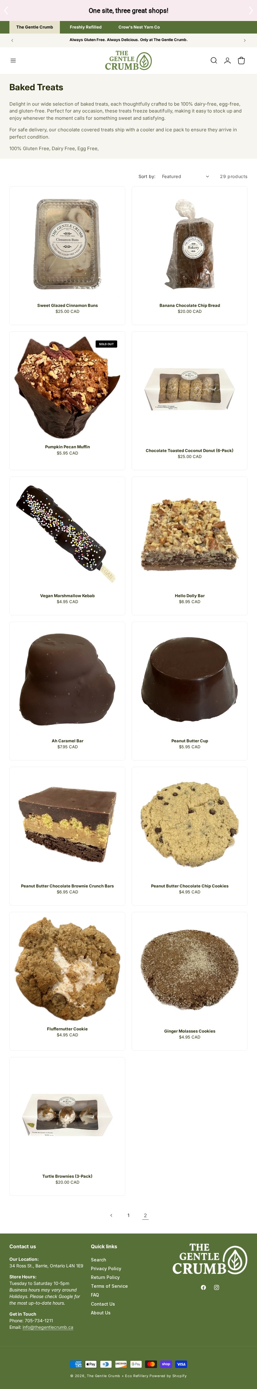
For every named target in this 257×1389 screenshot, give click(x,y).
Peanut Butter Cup (189, 740)
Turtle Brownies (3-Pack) (67, 1176)
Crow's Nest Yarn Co (139, 26)
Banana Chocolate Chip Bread (190, 305)
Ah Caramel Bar (67, 740)
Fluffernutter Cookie (67, 1028)
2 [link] (145, 1215)
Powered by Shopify (168, 1376)
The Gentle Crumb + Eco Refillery (117, 1376)
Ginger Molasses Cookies (189, 1031)
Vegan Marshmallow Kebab (67, 595)
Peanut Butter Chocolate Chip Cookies (189, 885)
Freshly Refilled (86, 26)
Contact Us (103, 1304)
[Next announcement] (245, 40)
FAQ (95, 1294)
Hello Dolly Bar (190, 595)
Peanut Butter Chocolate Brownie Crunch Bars (67, 885)
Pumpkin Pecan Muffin (67, 446)
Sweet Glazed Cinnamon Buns (67, 305)
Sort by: (147, 176)
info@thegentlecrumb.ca (48, 1327)
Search (98, 1259)
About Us (101, 1312)
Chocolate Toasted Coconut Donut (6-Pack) (189, 450)
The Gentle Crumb (34, 26)
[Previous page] (111, 1215)
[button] (13, 60)
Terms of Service (109, 1286)
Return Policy (105, 1277)
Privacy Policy (106, 1268)
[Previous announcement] (12, 40)
